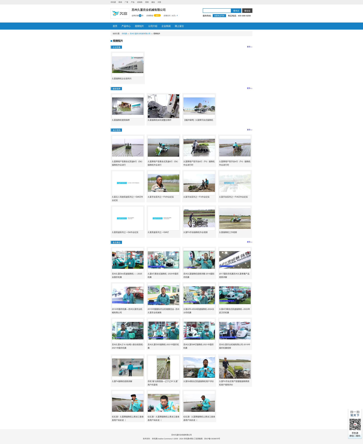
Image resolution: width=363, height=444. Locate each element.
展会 (153, 2)
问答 (159, 2)
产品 (132, 2)
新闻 (120, 2)
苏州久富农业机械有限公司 (140, 33)
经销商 (139, 2)
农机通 (113, 2)
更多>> (249, 46)
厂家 (126, 2)
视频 (147, 2)
